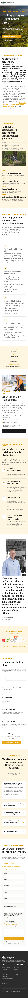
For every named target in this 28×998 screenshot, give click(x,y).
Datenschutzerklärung (11, 924)
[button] (25, 3)
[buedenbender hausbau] (8, 957)
